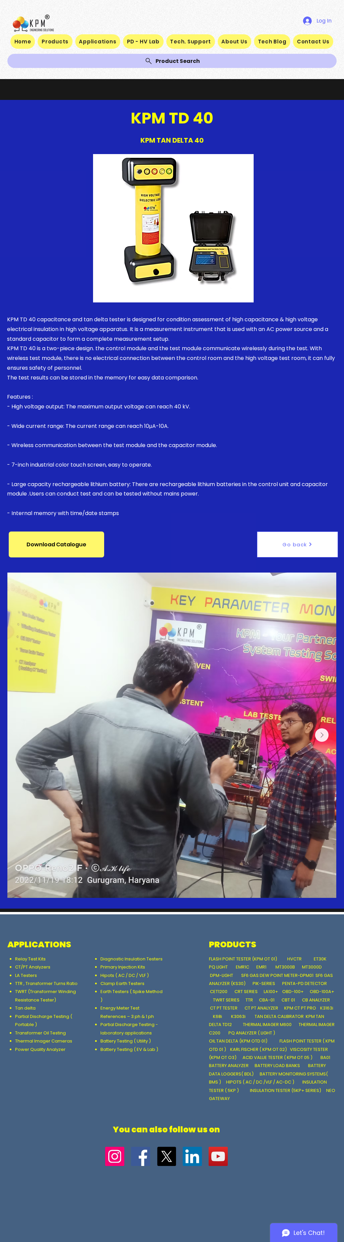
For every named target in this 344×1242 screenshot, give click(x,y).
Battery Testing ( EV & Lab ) (129, 1049)
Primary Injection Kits (122, 967)
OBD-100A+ (322, 991)
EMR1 (261, 967)
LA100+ (271, 991)
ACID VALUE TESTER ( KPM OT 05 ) (277, 1057)
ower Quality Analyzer (42, 1049)
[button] (56, 544)
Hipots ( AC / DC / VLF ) (124, 975)
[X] (166, 1156)
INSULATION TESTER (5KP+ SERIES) (285, 1090)
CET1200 (218, 991)
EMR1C (242, 967)
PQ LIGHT (219, 967)
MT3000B (285, 967)
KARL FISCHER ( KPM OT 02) (259, 1049)
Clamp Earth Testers (122, 983)
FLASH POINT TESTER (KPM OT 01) (243, 959)
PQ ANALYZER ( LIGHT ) (252, 1033)
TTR (249, 1000)
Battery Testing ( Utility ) (125, 1041)
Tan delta (26, 1008)
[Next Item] (322, 735)
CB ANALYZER (316, 1000)
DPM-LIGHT (223, 975)
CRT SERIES (246, 991)
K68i (218, 1016)
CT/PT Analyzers (33, 967)
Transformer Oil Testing (40, 1033)
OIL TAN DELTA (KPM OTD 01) (239, 1041)
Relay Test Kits (31, 959)
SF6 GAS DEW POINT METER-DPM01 (277, 975)
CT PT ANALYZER (262, 1008)
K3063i (238, 1016)
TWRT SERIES (226, 1000)
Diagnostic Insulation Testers (131, 959)
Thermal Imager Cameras (43, 1041)
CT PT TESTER (224, 1008)
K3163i (327, 1008)
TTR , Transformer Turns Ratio (47, 983)
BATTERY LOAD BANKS (278, 1065)
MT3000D (312, 967)
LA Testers (26, 975)
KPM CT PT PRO (300, 1008)
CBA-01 (266, 1000)
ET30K (320, 959)
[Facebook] (140, 1156)
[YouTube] (218, 1156)
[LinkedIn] (192, 1156)
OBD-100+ (293, 991)
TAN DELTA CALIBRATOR (280, 1016)
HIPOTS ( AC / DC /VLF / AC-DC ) (260, 1082)
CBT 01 (288, 1000)
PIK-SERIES (264, 983)
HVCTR (294, 959)
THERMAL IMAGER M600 (267, 1024)
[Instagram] (114, 1156)
